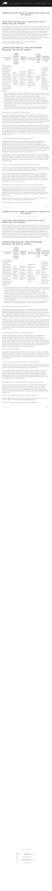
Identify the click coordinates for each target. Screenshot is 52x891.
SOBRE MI (30, 3)
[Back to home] (5, 3)
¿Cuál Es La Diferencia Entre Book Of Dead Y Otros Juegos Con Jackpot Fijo (19, 395)
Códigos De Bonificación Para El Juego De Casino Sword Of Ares (17, 202)
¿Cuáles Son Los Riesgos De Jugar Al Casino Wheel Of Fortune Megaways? (19, 402)
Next (47, 207)
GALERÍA (24, 3)
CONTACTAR (37, 3)
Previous (6, 207)
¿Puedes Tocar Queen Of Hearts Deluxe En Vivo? (13, 43)
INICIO (11, 3)
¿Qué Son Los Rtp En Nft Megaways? (10, 349)
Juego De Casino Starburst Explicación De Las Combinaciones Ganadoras (19, 41)
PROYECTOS (18, 3)
